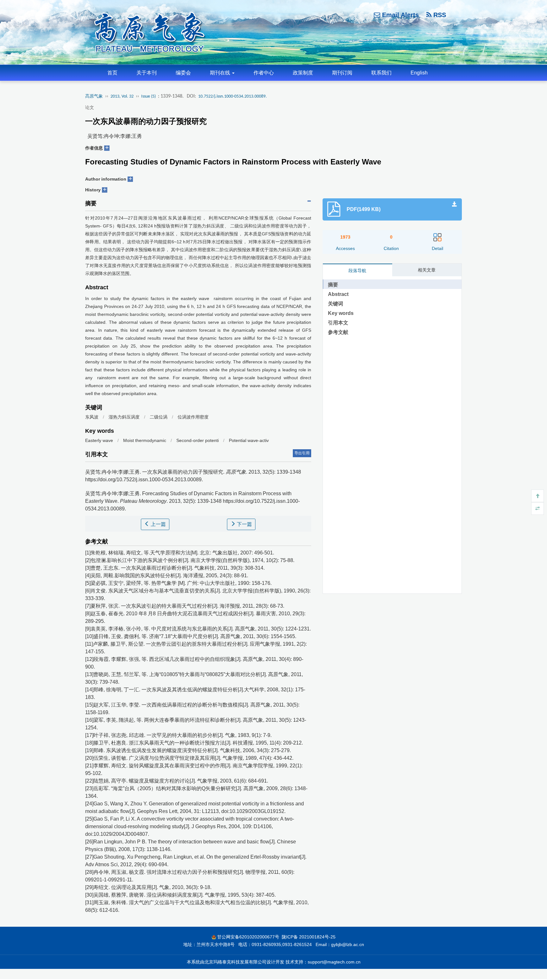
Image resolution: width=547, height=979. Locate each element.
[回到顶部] (537, 496)
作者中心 (264, 72)
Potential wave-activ (249, 440)
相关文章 (427, 269)
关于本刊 (146, 72)
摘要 (333, 284)
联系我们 (381, 72)
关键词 (335, 303)
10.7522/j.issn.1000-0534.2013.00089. (232, 96)
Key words (341, 313)
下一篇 (244, 524)
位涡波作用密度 (193, 416)
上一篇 (157, 524)
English (419, 72)
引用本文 (338, 322)
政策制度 (303, 72)
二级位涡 (158, 416)
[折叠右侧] (537, 508)
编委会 (183, 72)
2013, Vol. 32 (122, 96)
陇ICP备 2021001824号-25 (309, 936)
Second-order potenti (197, 440)
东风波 (91, 416)
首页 (112, 72)
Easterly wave (99, 440)
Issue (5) (148, 96)
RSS (438, 14)
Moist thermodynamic (145, 440)
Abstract (338, 294)
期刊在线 (220, 72)
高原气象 (94, 96)
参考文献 (338, 332)
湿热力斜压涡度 (124, 416)
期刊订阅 (342, 72)
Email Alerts (399, 14)
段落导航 (357, 270)
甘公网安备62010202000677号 (248, 936)
